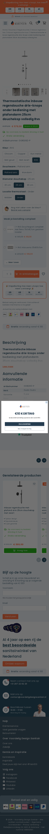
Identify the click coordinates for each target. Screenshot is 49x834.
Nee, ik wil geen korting (24, 429)
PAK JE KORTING (24, 424)
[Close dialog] (46, 402)
